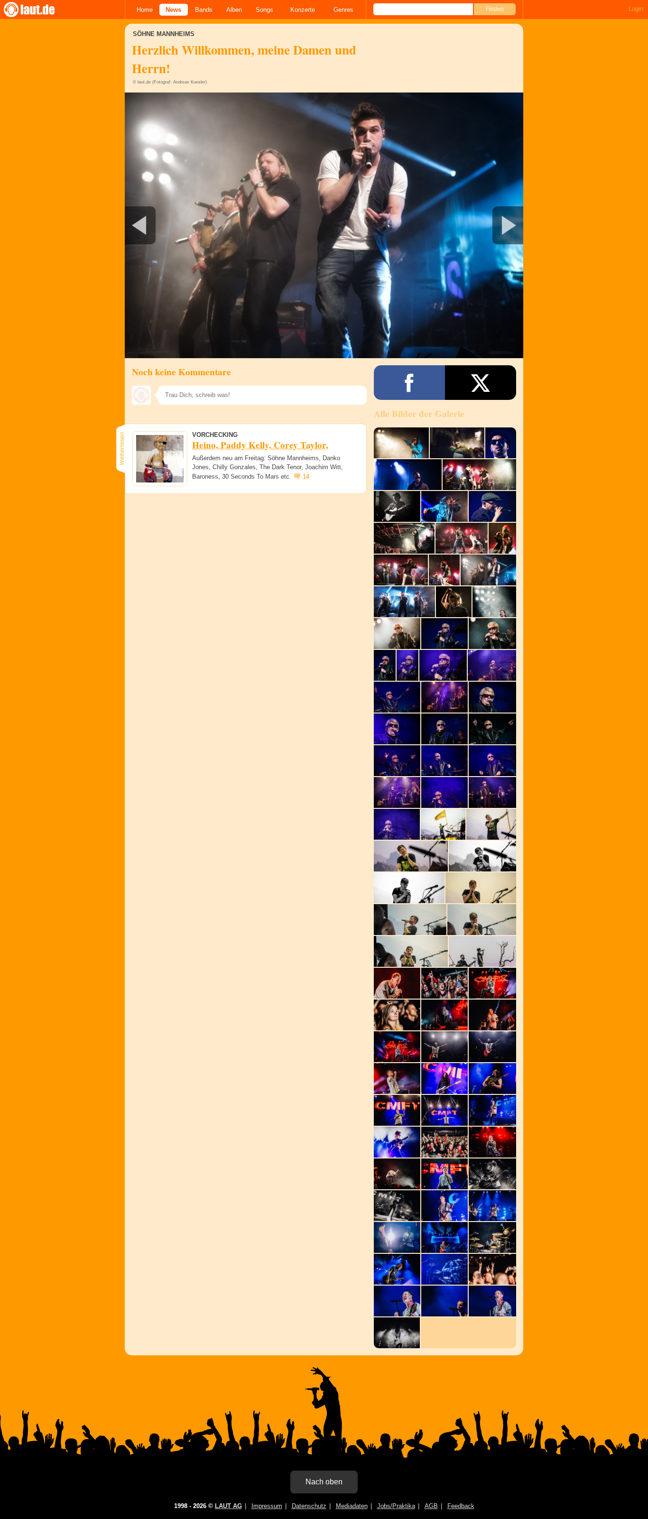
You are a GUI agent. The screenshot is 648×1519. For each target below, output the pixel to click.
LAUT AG (228, 1506)
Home (145, 9)
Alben (234, 9)
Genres (343, 9)
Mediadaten (352, 1506)
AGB (431, 1506)
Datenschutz (309, 1506)
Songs (264, 9)
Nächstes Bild (324, 225)
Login (636, 8)
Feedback (460, 1506)
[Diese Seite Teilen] (409, 382)
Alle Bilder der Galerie (419, 413)
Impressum (266, 1506)
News (173, 9)
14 (306, 476)
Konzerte (302, 9)
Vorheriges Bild (190, 225)
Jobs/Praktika (396, 1506)
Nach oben (324, 1482)
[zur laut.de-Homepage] (38, 9)
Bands (204, 9)
